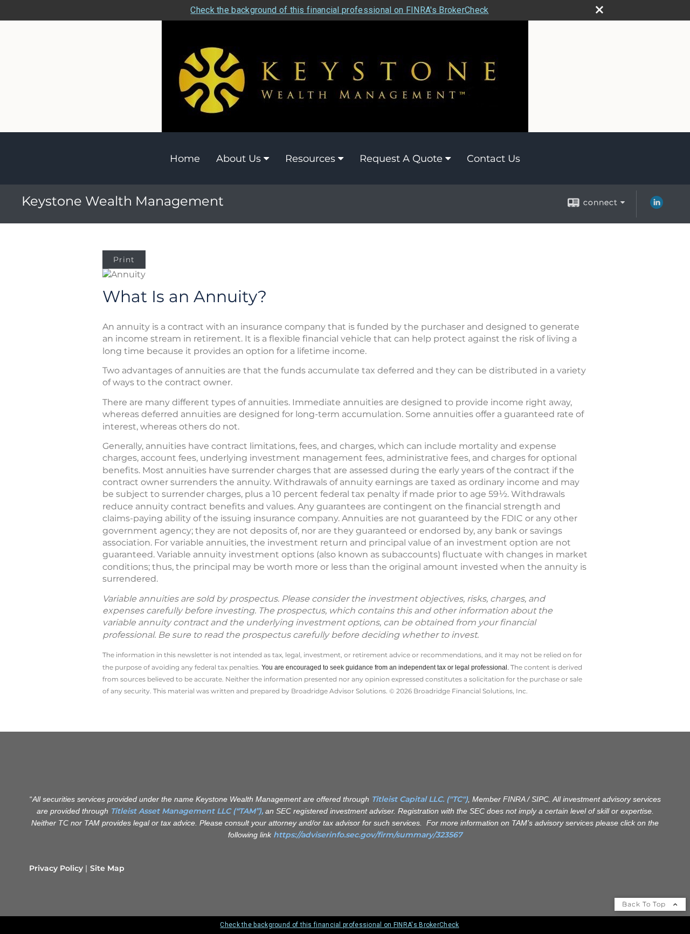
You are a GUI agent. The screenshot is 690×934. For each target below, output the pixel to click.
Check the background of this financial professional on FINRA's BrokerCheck (339, 10)
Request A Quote (401, 159)
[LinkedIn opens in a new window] (656, 206)
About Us (238, 159)
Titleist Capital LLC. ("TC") (419, 799)
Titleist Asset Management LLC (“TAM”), (187, 811)
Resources (310, 159)
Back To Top (645, 904)
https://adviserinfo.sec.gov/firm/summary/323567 (368, 835)
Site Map (107, 868)
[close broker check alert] (599, 9)
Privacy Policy (56, 868)
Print (124, 259)
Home (185, 159)
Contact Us (493, 159)
